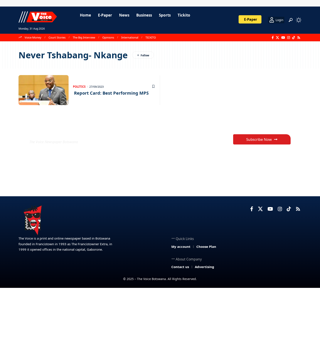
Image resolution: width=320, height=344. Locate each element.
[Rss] (298, 37)
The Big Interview (84, 37)
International (129, 37)
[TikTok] (293, 37)
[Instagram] (288, 37)
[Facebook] (273, 37)
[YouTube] (283, 37)
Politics (79, 87)
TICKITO (150, 37)
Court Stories (57, 37)
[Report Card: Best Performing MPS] (44, 90)
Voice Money (33, 37)
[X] (277, 37)
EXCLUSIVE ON (61, 131)
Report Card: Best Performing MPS (111, 93)
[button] (291, 20)
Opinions (108, 37)
